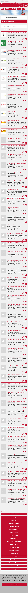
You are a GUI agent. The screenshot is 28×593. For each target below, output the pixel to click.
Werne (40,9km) (14, 559)
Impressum (10, 582)
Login (21, 5)
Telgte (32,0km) (14, 544)
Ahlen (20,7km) (14, 532)
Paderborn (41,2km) (14, 562)
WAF (19, 8)
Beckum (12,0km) (14, 520)
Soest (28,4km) (14, 538)
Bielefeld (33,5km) (14, 550)
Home (2, 8)
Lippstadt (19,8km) (14, 529)
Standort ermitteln (9, 21)
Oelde (23, 8)
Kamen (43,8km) (14, 569)
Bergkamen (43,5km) (14, 565)
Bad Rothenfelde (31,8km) (14, 541)
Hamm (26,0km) (14, 535)
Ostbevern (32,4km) (14, 547)
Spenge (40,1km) (14, 556)
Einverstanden (14, 584)
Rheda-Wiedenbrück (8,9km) (14, 514)
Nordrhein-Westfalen (11, 8)
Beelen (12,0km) (14, 517)
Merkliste (25, 1)
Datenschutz (5, 582)
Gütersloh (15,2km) (14, 523)
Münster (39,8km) (14, 553)
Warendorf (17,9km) (14, 526)
